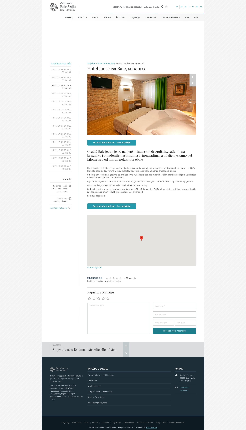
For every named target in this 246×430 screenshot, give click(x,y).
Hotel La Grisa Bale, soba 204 (61, 143)
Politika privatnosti (176, 423)
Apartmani (92, 381)
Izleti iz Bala (150, 17)
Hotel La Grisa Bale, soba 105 (61, 103)
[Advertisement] (123, 40)
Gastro (95, 17)
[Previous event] (126, 353)
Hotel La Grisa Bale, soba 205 (61, 151)
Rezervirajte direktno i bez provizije (112, 142)
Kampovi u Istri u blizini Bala (100, 392)
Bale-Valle (82, 17)
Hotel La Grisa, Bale (61, 63)
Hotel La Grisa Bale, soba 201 (61, 119)
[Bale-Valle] (54, 7)
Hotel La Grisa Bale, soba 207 (61, 167)
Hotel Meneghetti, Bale (97, 403)
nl (201, 7)
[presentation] (192, 83)
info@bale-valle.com (58, 208)
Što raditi (120, 17)
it (189, 7)
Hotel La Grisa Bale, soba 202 (61, 127)
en (182, 7)
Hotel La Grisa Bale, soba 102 (61, 79)
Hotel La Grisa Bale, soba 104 (61, 95)
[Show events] (126, 346)
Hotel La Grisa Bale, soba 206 (61, 159)
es (197, 7)
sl (193, 7)
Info (196, 17)
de (186, 7)
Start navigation (94, 267)
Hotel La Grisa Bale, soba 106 (61, 111)
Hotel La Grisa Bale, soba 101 (61, 71)
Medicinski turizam (171, 17)
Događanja (135, 17)
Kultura (107, 17)
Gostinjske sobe (94, 386)
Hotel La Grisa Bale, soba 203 (61, 135)
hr (177, 7)
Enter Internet (151, 427)
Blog (187, 17)
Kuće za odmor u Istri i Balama (101, 375)
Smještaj (69, 17)
